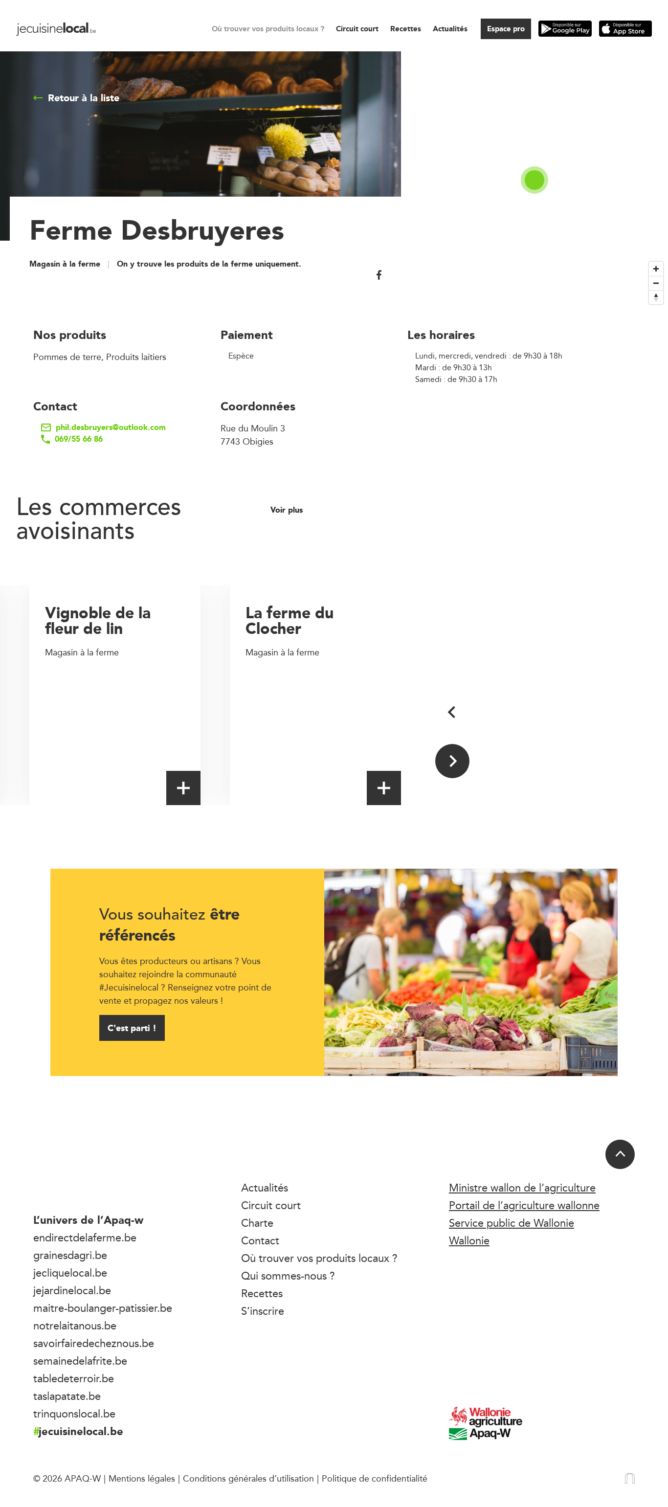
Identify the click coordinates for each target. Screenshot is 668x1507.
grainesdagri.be (70, 1255)
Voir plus (287, 510)
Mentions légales (142, 1478)
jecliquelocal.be (70, 1272)
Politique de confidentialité (374, 1478)
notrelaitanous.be (74, 1325)
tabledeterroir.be (73, 1378)
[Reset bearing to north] (656, 297)
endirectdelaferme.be (84, 1237)
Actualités (450, 28)
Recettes (405, 28)
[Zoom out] (656, 283)
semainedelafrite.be (80, 1360)
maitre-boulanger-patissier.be (102, 1308)
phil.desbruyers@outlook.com (111, 427)
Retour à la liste (83, 97)
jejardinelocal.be (72, 1290)
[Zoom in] (656, 269)
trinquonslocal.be (74, 1413)
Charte (257, 1223)
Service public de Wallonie (511, 1223)
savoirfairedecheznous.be (93, 1343)
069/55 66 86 (79, 439)
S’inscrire (262, 1311)
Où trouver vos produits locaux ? (268, 28)
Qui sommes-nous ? (288, 1275)
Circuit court (357, 28)
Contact (260, 1240)
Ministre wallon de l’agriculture (522, 1187)
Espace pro (506, 28)
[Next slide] (452, 761)
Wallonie (469, 1240)
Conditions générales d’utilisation (248, 1478)
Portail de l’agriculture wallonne (524, 1205)
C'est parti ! (132, 1027)
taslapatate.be (67, 1396)
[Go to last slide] (452, 712)
